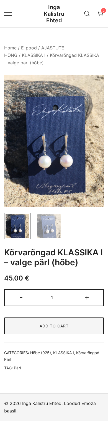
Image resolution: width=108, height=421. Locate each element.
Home (10, 48)
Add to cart (54, 326)
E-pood (29, 48)
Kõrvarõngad (87, 352)
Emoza (88, 403)
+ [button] (86, 297)
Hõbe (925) (40, 352)
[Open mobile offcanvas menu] (8, 13)
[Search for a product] (87, 14)
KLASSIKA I (33, 55)
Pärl (7, 359)
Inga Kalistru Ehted (54, 14)
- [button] (21, 297)
